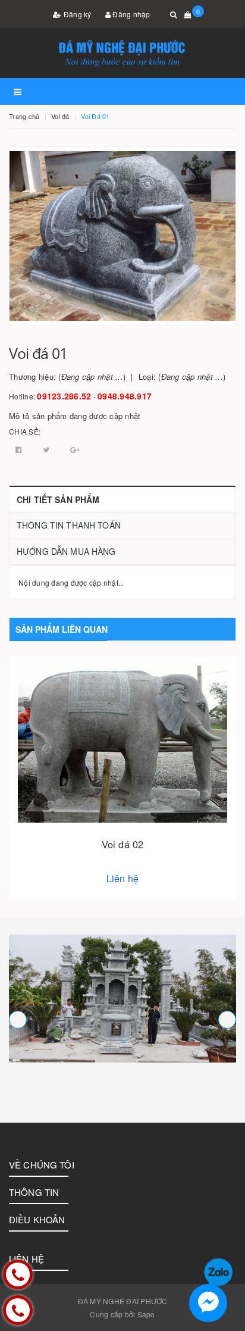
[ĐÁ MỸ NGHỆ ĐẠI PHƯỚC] (122, 999)
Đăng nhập (130, 14)
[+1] (75, 449)
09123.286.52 (64, 396)
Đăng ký (77, 14)
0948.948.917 (125, 396)
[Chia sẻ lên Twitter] (47, 449)
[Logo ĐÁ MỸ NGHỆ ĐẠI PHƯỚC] (122, 53)
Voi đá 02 (122, 844)
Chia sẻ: (24, 431)
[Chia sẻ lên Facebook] (19, 449)
